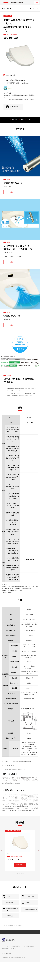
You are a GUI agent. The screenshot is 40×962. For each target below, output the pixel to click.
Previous (2, 850)
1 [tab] (17, 873)
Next (38, 850)
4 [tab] (23, 873)
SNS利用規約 (5, 948)
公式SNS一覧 (13, 948)
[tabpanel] (20, 850)
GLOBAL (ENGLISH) (6, 953)
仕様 (28, 120)
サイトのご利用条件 (6, 946)
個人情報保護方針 (16, 946)
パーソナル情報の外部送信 (28, 946)
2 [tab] (19, 873)
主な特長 (14, 120)
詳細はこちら (20, 865)
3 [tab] (21, 873)
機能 (22, 120)
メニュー (35, 8)
